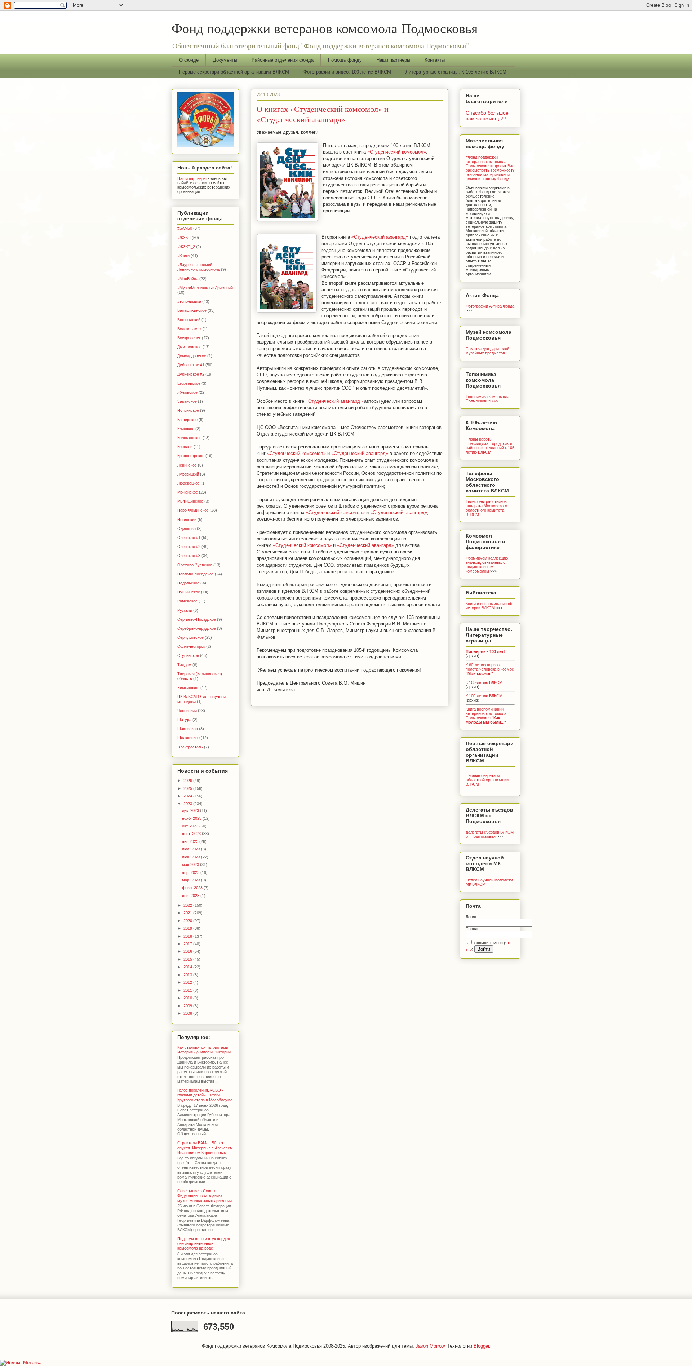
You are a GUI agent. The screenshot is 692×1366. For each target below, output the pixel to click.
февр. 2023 (193, 887)
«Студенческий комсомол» (396, 152)
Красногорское (190, 456)
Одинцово (186, 528)
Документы (225, 60)
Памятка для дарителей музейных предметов (487, 350)
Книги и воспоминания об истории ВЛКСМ (489, 605)
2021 (188, 913)
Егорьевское (188, 383)
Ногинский (186, 519)
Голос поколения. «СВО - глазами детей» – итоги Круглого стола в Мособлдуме (204, 1095)
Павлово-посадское (195, 574)
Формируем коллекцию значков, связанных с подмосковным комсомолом (487, 564)
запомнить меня (488, 943)
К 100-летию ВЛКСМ (484, 696)
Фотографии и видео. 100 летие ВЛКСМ (347, 72)
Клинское (185, 428)
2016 (188, 951)
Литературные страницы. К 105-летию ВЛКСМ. (456, 72)
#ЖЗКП (184, 237)
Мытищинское (190, 501)
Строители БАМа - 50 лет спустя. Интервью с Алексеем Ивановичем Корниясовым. (205, 1147)
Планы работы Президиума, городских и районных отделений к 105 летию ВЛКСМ (490, 445)
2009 (188, 1006)
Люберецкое (188, 483)
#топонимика (189, 301)
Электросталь (190, 747)
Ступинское (188, 655)
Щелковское (188, 737)
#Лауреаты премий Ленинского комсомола (198, 266)
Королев (184, 447)
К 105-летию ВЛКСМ (484, 682)
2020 (188, 921)
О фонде (189, 60)
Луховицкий (188, 474)
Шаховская (187, 728)
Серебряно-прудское (196, 628)
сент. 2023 (192, 833)
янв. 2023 (191, 895)
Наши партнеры (393, 60)
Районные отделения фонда (283, 60)
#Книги (183, 255)
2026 (188, 780)
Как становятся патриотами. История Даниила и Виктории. (204, 1049)
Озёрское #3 (188, 555)
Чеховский (187, 710)
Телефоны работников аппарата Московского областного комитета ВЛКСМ (486, 508)
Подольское (188, 583)
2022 (188, 905)
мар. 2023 (191, 880)
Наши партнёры (192, 178)
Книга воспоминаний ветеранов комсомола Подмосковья (486, 715)
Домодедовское (191, 356)
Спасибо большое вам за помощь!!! (487, 115)
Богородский (188, 320)
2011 (188, 990)
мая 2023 (191, 864)
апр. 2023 (191, 872)
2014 (188, 967)
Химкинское (188, 687)
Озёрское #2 (188, 546)
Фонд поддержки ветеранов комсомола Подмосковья (325, 28)
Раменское (187, 601)
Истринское (188, 410)
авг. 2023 (190, 841)
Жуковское (187, 392)
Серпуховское (190, 637)
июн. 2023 (191, 857)
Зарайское (187, 401)
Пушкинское (188, 592)
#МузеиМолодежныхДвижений (205, 288)
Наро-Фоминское (193, 510)
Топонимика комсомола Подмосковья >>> (487, 398)
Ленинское (187, 465)
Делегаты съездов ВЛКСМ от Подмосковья (490, 834)
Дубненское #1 (190, 365)
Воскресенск (189, 338)
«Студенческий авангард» (379, 237)
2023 (188, 803)
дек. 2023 (191, 810)
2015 (188, 959)
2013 (188, 975)
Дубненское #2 (190, 374)
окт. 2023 (190, 826)
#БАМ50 (184, 228)
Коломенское (189, 438)
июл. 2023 (191, 849)
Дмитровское (189, 347)
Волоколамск (189, 329)
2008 (188, 1013)
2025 (188, 788)
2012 (188, 982)
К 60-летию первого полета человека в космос (490, 669)
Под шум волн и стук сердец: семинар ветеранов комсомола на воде (204, 1243)
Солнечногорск (191, 646)
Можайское (187, 492)
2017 (188, 944)
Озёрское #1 (188, 537)
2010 (188, 998)
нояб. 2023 (192, 818)
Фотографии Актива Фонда (490, 306)
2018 (188, 936)
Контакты (435, 60)
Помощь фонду (345, 60)
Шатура (184, 719)
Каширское (187, 419)
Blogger (481, 1346)
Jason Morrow (430, 1346)
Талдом (184, 665)
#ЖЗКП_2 (186, 246)
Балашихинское (192, 310)
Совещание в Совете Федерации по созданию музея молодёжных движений (204, 1195)
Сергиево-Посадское (196, 619)
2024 (188, 796)
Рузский (184, 610)
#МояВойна (187, 279)
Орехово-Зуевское (194, 565)
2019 (188, 928)
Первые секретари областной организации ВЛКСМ (234, 72)
